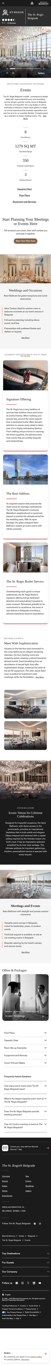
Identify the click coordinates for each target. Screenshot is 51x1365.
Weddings (30, 1186)
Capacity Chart (24, 189)
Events (28, 1181)
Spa (27, 1176)
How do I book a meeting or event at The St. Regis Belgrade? (23, 1126)
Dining (4, 1191)
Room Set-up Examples (15, 1048)
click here (25, 1359)
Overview (6, 1176)
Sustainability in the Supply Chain (14, 1315)
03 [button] (27, 795)
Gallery (41, 73)
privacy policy (36, 1357)
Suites (4, 1186)
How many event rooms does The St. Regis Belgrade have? (21, 1087)
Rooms (5, 1181)
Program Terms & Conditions (12, 1309)
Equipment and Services (24, 201)
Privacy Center (31, 1309)
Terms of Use (33, 1306)
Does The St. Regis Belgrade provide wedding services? (21, 1113)
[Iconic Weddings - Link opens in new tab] (25, 997)
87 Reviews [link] (11, 23)
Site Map (32, 1315)
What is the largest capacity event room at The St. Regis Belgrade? (24, 1100)
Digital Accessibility (32, 1312)
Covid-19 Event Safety (14, 1063)
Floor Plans (24, 195)
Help (17, 1318)
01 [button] (24, 795)
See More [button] (25, 338)
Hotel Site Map (7, 1318)
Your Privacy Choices (14, 1312)
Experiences (7, 1196)
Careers (23, 1306)
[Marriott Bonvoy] (42, 3)
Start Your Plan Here (25, 241)
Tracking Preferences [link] (9, 1306)
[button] (32, 3)
